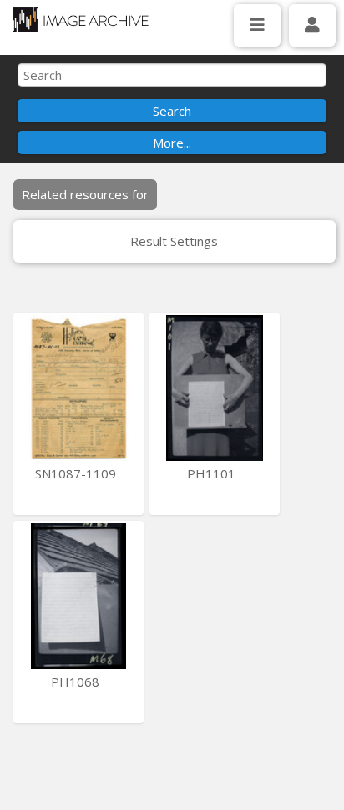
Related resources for (85, 194)
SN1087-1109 (77, 473)
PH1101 (213, 473)
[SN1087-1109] (78, 388)
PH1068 (77, 681)
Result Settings (174, 240)
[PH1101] (214, 388)
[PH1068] (78, 596)
